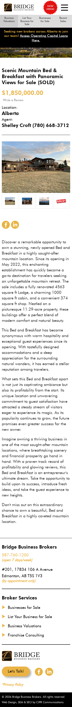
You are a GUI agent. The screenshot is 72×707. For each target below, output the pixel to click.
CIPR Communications (50, 702)
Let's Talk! (16, 671)
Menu (64, 7)
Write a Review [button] (13, 100)
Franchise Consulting (26, 635)
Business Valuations (9, 19)
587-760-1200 (15, 555)
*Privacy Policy (12, 684)
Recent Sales (63, 19)
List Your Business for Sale (27, 21)
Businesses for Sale (45, 19)
